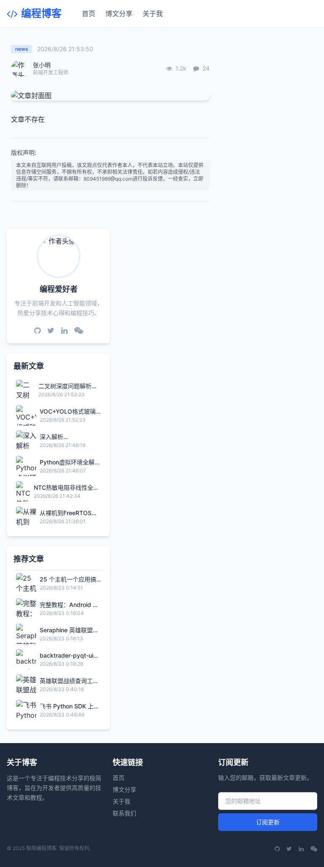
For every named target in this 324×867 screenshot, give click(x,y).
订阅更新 (268, 822)
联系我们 (124, 813)
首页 (88, 13)
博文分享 (118, 13)
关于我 (153, 13)
